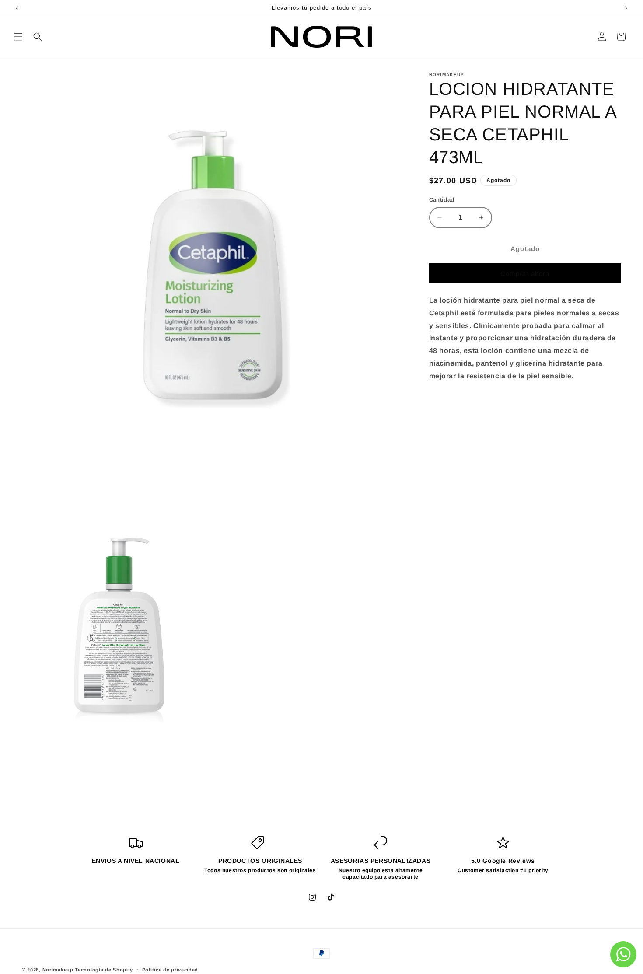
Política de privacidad (170, 969)
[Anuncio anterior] (17, 8)
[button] (18, 36)
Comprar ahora (524, 273)
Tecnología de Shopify (104, 969)
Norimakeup (57, 969)
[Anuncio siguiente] (626, 8)
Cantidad (441, 199)
